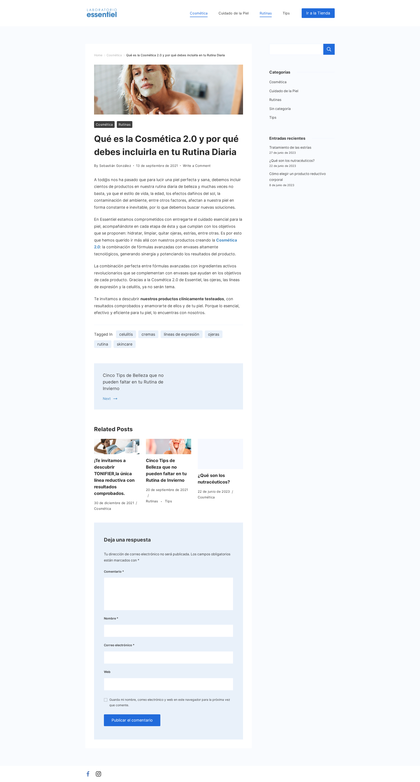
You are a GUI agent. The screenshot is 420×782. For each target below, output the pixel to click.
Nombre (111, 618)
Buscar (329, 49)
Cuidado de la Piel (234, 13)
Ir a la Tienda (318, 13)
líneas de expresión (181, 334)
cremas (148, 334)
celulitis (126, 334)
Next (107, 398)
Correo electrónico (119, 645)
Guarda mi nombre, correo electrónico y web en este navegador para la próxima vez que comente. (169, 702)
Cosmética (199, 13)
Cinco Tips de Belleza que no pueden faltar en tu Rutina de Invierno (133, 382)
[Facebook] (88, 774)
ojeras (213, 334)
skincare (124, 344)
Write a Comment (197, 166)
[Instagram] (98, 774)
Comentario (114, 571)
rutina (102, 344)
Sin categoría (280, 109)
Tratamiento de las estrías (290, 147)
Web (107, 672)
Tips (286, 13)
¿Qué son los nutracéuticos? (292, 161)
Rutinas (266, 13)
